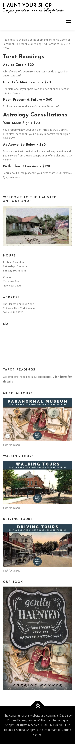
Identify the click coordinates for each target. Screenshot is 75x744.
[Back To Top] (37, 706)
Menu (68, 22)
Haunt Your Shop (27, 5)
